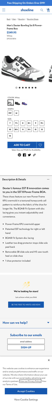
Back (8, 19)
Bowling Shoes (32, 19)
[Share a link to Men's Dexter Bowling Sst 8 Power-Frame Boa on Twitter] (29, 155)
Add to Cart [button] (22, 145)
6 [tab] (32, 87)
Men (14, 19)
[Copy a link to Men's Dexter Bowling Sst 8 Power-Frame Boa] (34, 155)
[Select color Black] (17, 102)
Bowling (21, 19)
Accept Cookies (26, 391)
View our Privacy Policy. (30, 381)
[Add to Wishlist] (40, 145)
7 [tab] (35, 87)
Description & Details (14, 179)
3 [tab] (22, 87)
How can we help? (15, 323)
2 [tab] (19, 87)
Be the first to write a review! (26, 304)
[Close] (49, 360)
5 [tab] (29, 87)
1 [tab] (16, 87)
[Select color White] (11, 103)
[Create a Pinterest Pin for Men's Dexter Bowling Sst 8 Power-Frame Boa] (19, 155)
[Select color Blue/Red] (24, 102)
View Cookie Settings (26, 399)
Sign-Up (26, 347)
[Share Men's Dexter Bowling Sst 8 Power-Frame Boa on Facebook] (24, 155)
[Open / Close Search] (42, 10)
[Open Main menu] (3, 9)
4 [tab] (26, 87)
